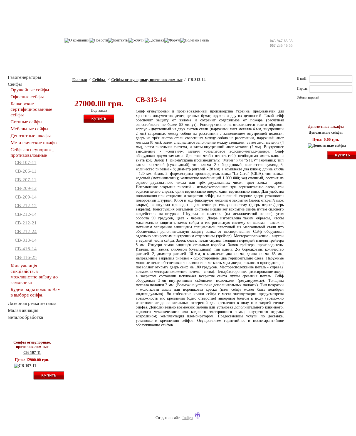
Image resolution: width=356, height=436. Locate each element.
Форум (227, 407)
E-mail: (301, 78)
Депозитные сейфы (326, 132)
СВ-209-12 (26, 188)
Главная (79, 80)
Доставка (204, 407)
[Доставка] (154, 40)
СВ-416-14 (26, 248)
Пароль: (302, 88)
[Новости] (99, 40)
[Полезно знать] (194, 40)
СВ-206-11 (25, 171)
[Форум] (172, 40)
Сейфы (99, 80)
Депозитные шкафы (31, 135)
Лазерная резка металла (32, 303)
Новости (129, 407)
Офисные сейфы (27, 96)
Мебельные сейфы (29, 128)
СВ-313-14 (26, 240)
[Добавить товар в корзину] (99, 119)
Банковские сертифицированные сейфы (31, 109)
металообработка (25, 317)
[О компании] (77, 40)
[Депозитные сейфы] (311, 155)
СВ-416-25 (26, 257)
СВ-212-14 (26, 214)
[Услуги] (136, 40)
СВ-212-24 (26, 231)
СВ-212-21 (26, 223)
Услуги (180, 407)
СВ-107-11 (25, 162)
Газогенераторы (24, 77)
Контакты (155, 407)
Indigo (187, 418)
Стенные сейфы (26, 121)
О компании (101, 407)
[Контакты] (118, 40)
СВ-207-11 (25, 179)
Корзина (221, 8)
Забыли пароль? (308, 97)
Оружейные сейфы (30, 89)
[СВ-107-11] (17, 376)
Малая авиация (23, 310)
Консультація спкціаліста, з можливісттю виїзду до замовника (34, 274)
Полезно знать (255, 407)
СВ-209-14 (26, 197)
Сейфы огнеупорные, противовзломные (146, 80)
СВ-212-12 (26, 205)
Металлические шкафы (34, 142)
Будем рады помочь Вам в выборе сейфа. (36, 292)
